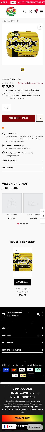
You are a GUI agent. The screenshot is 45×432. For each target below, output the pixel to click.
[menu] (41, 11)
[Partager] (40, 27)
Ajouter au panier (23, 282)
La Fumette (14, 365)
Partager (40, 27)
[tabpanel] (11, 206)
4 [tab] (27, 224)
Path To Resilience (36, 365)
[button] (24, 11)
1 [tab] (18, 224)
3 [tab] (24, 224)
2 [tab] (21, 224)
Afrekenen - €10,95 (18, 118)
